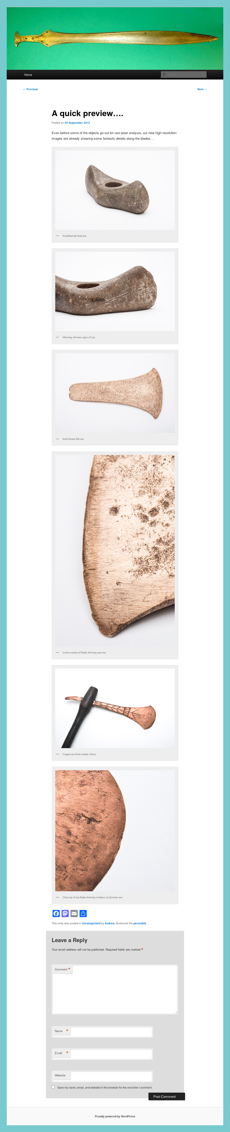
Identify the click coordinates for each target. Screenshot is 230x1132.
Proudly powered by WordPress (115, 1116)
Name (61, 1031)
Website (60, 1075)
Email (61, 1053)
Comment (62, 969)
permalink (139, 923)
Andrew (110, 923)
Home (28, 74)
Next (202, 89)
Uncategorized (91, 923)
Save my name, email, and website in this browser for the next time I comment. (105, 1087)
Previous (30, 89)
